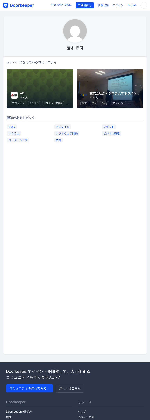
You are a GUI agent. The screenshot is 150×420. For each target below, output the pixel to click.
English (132, 5)
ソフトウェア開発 (53, 103)
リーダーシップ (18, 140)
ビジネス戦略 (111, 133)
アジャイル (18, 103)
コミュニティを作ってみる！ (29, 388)
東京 (84, 103)
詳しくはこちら (70, 388)
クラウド (108, 126)
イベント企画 (86, 417)
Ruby (105, 103)
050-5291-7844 (61, 5)
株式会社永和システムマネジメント (115, 93)
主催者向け (85, 5)
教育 (94, 103)
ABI (22, 93)
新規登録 (103, 5)
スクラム (34, 103)
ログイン (118, 5)
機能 (9, 417)
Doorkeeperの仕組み (19, 411)
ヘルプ (82, 411)
